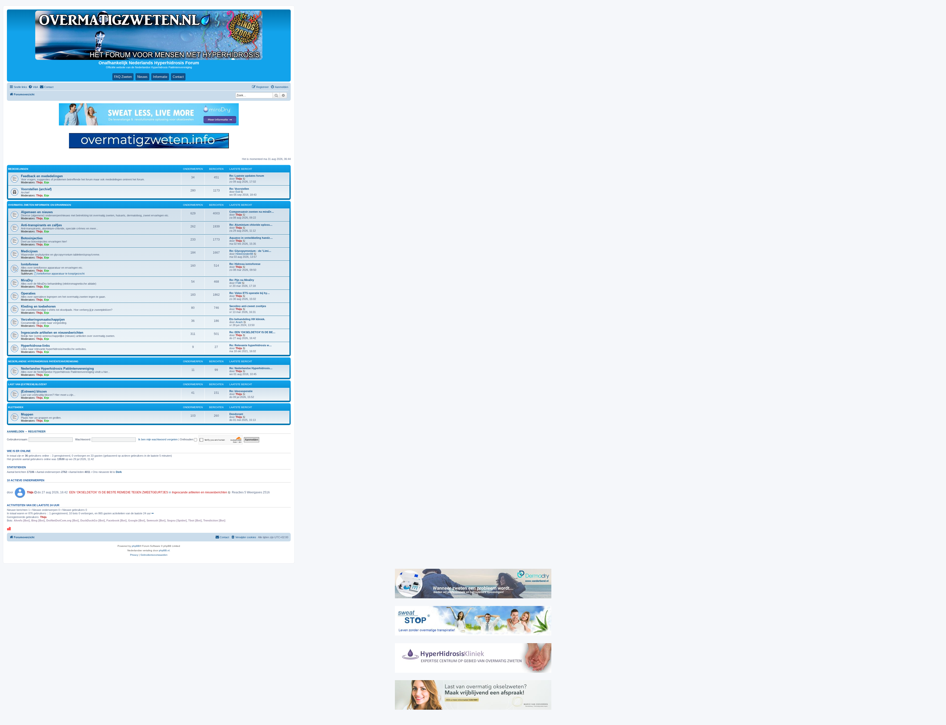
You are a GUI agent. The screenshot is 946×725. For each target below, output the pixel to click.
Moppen (27, 414)
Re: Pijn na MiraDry (241, 279)
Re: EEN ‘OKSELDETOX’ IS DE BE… (252, 332)
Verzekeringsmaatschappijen (43, 319)
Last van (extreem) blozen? (27, 384)
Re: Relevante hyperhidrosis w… (250, 345)
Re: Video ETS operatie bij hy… (249, 293)
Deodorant (236, 414)
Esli (238, 191)
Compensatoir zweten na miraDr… (251, 211)
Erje (46, 182)
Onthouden (187, 439)
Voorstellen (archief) (36, 189)
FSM (238, 282)
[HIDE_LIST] (153, 513)
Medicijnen (29, 251)
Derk (119, 471)
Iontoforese (29, 264)
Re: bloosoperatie (241, 391)
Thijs (39, 182)
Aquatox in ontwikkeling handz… (251, 237)
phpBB (136, 546)
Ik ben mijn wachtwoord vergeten (158, 439)
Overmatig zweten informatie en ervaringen (39, 205)
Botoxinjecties (32, 238)
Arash (239, 322)
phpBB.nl (164, 550)
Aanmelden (15, 431)
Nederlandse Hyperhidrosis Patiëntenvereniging (43, 361)
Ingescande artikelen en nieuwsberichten (52, 332)
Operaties (28, 293)
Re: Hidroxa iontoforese (244, 263)
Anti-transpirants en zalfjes (41, 225)
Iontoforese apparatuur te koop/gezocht (60, 273)
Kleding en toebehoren (38, 306)
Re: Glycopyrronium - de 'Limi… (250, 250)
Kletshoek (15, 407)
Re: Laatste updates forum (246, 175)
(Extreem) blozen (34, 391)
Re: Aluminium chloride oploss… (250, 224)
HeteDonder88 (244, 253)
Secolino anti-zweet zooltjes (247, 306)
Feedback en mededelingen (42, 176)
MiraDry (27, 280)
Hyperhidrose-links (35, 345)
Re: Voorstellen (239, 188)
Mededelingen (18, 169)
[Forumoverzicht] (148, 35)
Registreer (37, 431)
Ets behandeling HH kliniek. (247, 319)
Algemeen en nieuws (37, 212)
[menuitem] (33, 87)
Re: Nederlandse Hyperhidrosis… (250, 368)
